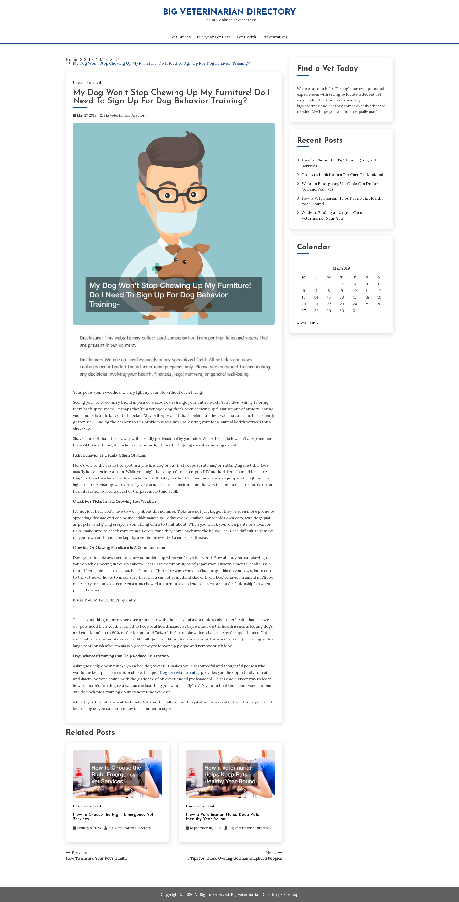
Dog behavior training (180, 672)
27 (304, 310)
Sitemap (290, 894)
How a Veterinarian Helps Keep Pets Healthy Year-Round (222, 817)
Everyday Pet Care (214, 36)
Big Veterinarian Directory (229, 12)
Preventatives (275, 36)
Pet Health (246, 36)
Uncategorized (87, 83)
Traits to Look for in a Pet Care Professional (342, 174)
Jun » (313, 322)
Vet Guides (181, 36)
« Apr (301, 322)
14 (316, 297)
